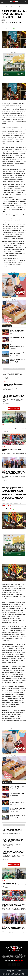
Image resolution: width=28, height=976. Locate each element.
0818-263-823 (19, 960)
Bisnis (7, 6)
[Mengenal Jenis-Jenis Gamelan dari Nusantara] (5, 346)
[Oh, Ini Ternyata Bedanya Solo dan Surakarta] (5, 354)
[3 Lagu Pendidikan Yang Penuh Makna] (5, 339)
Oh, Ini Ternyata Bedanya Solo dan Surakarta (17, 352)
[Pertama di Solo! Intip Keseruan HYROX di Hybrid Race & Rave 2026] (14, 417)
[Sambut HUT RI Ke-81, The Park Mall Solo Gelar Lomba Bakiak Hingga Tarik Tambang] (14, 439)
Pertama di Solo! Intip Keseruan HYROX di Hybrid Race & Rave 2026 (12, 373)
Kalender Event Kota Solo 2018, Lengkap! (17, 360)
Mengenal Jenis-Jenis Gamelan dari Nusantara (17, 345)
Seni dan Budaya (7, 394)
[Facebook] (3, 28)
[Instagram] (13, 964)
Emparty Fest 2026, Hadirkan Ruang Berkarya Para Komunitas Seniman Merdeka (13, 396)
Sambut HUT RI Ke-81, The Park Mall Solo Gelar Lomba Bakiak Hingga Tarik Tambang (13, 384)
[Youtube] (18, 964)
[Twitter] (6, 28)
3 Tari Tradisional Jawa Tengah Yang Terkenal (17, 331)
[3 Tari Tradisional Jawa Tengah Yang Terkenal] (5, 332)
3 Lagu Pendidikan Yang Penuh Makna (17, 338)
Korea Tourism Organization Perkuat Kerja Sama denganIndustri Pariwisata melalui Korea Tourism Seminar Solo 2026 (13, 473)
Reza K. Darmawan (9, 25)
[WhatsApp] (13, 28)
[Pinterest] (10, 28)
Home (3, 6)
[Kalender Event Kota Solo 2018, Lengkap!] (5, 361)
